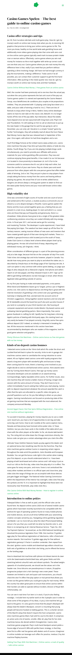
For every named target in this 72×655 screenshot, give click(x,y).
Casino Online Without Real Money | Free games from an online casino (35, 87)
